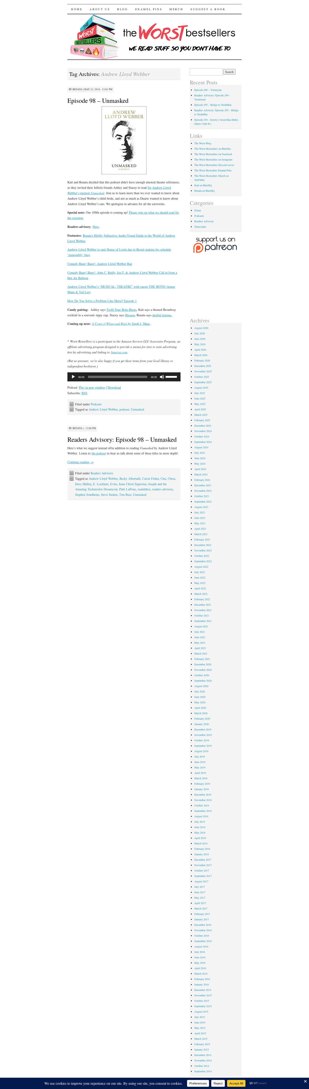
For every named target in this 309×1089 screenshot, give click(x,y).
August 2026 (201, 328)
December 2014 (202, 1055)
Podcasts (96, 404)
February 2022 (202, 599)
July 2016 (199, 952)
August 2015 (201, 1011)
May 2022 (199, 583)
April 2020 (200, 707)
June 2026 (199, 338)
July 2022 (199, 572)
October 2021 (201, 615)
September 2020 (203, 680)
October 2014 (201, 1066)
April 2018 (200, 838)
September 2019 (203, 745)
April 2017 (200, 903)
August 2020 (201, 686)
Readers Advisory (102, 473)
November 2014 (203, 1060)
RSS (84, 393)
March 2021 (200, 653)
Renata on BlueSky (204, 190)
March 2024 (200, 474)
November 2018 (203, 800)
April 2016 (200, 968)
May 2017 (199, 897)
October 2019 (201, 740)
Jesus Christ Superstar (132, 484)
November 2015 (203, 995)
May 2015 (199, 1028)
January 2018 (201, 854)
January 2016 (201, 984)
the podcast (99, 453)
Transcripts (200, 226)
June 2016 (199, 957)
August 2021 (201, 626)
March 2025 (200, 414)
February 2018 (202, 848)
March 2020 (200, 713)
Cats (163, 478)
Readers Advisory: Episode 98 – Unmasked (122, 439)
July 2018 (199, 821)
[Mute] (162, 377)
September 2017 (203, 876)
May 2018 (199, 832)
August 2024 (201, 447)
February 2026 (202, 360)
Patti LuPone (127, 489)
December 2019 (202, 729)
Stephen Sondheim (87, 494)
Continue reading (80, 462)
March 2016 (200, 973)
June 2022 (199, 577)
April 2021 (200, 648)
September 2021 (203, 621)
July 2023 (199, 512)
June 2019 (199, 762)
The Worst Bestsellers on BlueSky (212, 148)
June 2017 (199, 892)
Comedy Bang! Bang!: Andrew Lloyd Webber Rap (99, 264)
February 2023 (202, 539)
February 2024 (202, 480)
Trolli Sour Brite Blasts (121, 309)
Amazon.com (119, 352)
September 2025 (203, 382)
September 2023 (203, 501)
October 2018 (201, 805)
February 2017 (202, 914)
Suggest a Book (208, 9)
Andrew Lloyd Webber (103, 409)
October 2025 (201, 376)
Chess (171, 478)
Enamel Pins (148, 9)
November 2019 (203, 735)
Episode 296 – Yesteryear (208, 90)
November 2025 (203, 371)
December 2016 (202, 924)
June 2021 (199, 637)
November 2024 (203, 431)
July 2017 (199, 886)
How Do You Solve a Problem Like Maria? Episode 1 (102, 301)
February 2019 (202, 783)
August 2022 (201, 566)
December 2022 (202, 545)
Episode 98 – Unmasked (97, 100)
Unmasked (137, 409)
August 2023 (201, 507)
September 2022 (203, 561)
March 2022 (200, 593)
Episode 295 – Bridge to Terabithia (212, 104)
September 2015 (203, 1006)
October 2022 (201, 555)
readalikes (144, 489)
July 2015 (199, 1017)
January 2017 (201, 919)
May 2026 (199, 344)
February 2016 (202, 979)
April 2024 (200, 469)
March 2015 (200, 1038)
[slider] (172, 376)
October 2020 (201, 675)
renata (77, 89)
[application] (124, 376)
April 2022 (200, 588)
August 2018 (201, 816)
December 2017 (202, 859)
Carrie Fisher (150, 478)
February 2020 (202, 718)
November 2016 (203, 930)
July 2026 (199, 333)
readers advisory (162, 489)
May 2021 (199, 642)
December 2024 (202, 425)
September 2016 (203, 941)
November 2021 (203, 610)
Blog (122, 9)
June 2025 (199, 398)
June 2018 (199, 827)
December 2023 (202, 485)
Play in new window (92, 387)
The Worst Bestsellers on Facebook (213, 154)
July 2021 (199, 631)
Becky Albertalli (129, 478)
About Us (100, 9)
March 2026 (200, 355)
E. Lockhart (100, 484)
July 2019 (199, 756)
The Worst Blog (202, 143)
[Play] (73, 377)
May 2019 (199, 767)
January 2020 (201, 724)
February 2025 (202, 420)
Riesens (130, 315)
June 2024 (199, 458)
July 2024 (199, 452)
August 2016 (201, 946)
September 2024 (203, 442)
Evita (113, 484)
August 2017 (201, 881)
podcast (124, 409)
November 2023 (203, 490)
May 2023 (199, 523)
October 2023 (201, 496)
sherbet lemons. (162, 315)
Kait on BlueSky (203, 185)
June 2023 (199, 518)
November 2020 (203, 669)
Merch (176, 9)
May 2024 (199, 463)
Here (96, 226)
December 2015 (202, 990)
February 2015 (202, 1044)
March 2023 (200, 534)
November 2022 (203, 550)
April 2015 (200, 1033)
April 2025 (200, 409)
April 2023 (200, 528)
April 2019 (200, 773)
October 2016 (201, 935)
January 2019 (201, 789)
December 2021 (202, 604)
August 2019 (201, 751)
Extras (197, 210)
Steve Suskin (109, 494)
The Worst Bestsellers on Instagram (213, 159)
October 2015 (201, 1000)
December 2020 (202, 664)
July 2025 (199, 393)
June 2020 (199, 697)
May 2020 (199, 702)
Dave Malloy (83, 484)
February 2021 (202, 659)
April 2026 (200, 349)
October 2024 (201, 436)
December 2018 (202, 794)
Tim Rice (125, 494)
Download (114, 387)
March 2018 (200, 843)
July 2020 (199, 691)
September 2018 (203, 811)
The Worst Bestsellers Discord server (214, 165)
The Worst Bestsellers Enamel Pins (213, 170)
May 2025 (199, 404)
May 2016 (199, 962)
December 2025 (202, 366)
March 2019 (200, 778)
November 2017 (203, 865)
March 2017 (200, 908)
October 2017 (201, 870)
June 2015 (199, 1022)
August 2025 (201, 387)
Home (76, 9)
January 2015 (201, 1049)
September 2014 (203, 1071)
